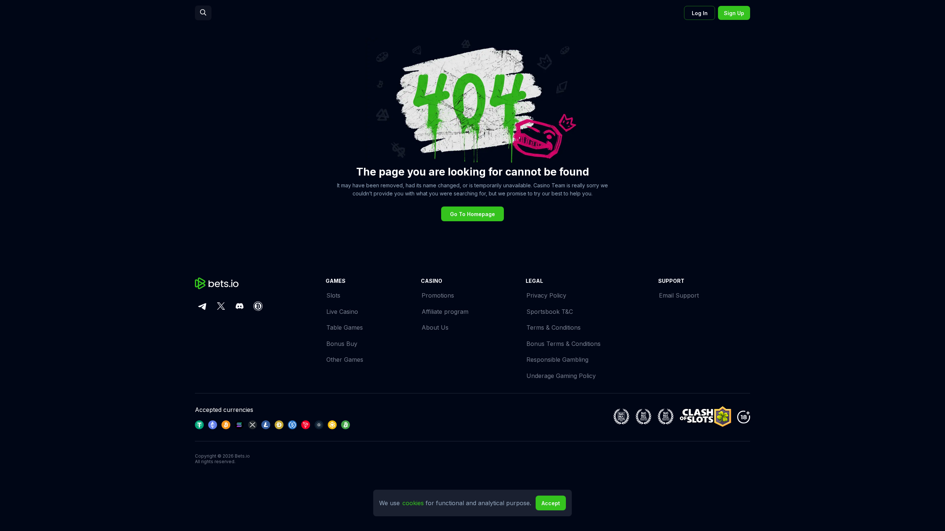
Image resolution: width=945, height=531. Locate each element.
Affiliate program (445, 311)
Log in (700, 13)
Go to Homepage (472, 214)
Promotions (438, 295)
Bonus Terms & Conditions (563, 343)
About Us (435, 327)
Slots (333, 295)
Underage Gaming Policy (561, 375)
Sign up (734, 13)
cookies (414, 503)
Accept (551, 503)
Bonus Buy (341, 343)
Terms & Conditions (553, 327)
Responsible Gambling (557, 359)
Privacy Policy (546, 295)
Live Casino (342, 311)
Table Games (344, 327)
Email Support (679, 295)
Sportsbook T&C (549, 311)
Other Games (344, 359)
